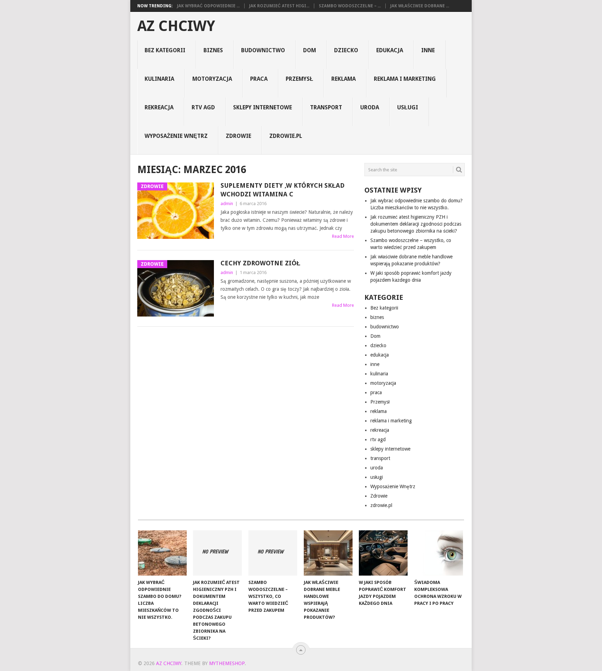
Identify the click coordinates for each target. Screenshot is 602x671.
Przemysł (299, 79)
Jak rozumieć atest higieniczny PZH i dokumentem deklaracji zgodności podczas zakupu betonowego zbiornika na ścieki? (415, 224)
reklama (343, 79)
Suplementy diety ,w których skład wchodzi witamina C (283, 190)
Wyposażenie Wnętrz (176, 136)
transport (326, 107)
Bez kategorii (165, 50)
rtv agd (203, 107)
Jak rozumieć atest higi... (279, 5)
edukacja (389, 50)
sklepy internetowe (262, 107)
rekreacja (159, 107)
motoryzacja (212, 79)
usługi (407, 107)
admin (227, 203)
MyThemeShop (227, 663)
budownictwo (263, 50)
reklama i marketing (405, 79)
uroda (369, 107)
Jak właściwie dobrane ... (419, 5)
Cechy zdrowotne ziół (260, 263)
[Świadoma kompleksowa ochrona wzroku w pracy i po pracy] (438, 553)
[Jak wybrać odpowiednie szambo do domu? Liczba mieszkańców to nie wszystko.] (162, 553)
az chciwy (176, 26)
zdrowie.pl (285, 136)
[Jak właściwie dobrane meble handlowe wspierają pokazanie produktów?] (328, 553)
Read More (343, 236)
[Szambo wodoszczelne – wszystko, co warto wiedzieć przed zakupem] (272, 553)
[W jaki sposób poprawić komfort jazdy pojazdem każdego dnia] (383, 553)
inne (428, 50)
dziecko (346, 50)
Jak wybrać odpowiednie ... (208, 5)
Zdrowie (238, 136)
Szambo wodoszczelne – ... (350, 5)
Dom (309, 50)
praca (259, 79)
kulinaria (159, 79)
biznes (213, 50)
